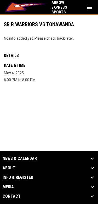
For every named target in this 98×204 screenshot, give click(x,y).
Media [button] (8, 187)
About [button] (9, 168)
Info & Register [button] (18, 177)
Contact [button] (12, 196)
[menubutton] (90, 7)
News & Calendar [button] (20, 158)
